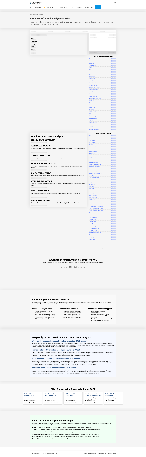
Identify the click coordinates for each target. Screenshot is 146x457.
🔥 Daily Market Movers (49, 7)
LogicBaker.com (112, 453)
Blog (72, 7)
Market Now (38, 7)
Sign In (97, 7)
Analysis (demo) (89, 7)
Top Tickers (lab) (102, 453)
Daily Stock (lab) (92, 453)
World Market (79, 7)
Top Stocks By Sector (63, 7)
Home (31, 7)
